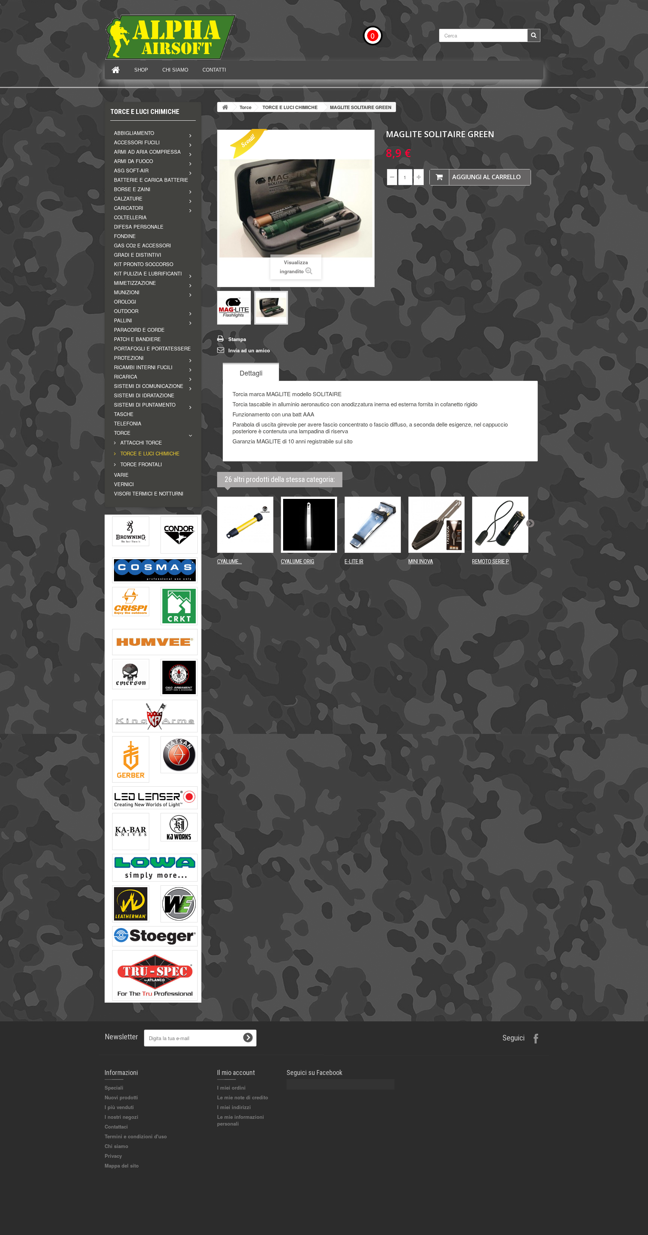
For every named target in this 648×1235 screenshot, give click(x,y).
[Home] (116, 70)
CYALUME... (229, 561)
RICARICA (125, 376)
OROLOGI (125, 301)
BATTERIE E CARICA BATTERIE (151, 179)
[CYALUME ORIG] (309, 525)
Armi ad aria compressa (147, 151)
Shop (141, 70)
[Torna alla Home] (225, 107)
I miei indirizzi (234, 1107)
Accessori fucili (137, 142)
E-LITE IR (354, 561)
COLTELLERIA (130, 217)
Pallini (123, 320)
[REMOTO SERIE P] (500, 525)
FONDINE (125, 236)
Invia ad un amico (249, 350)
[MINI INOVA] (436, 525)
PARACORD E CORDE (139, 329)
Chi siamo (175, 70)
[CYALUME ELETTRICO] (245, 525)
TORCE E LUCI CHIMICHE (149, 453)
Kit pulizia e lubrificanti (148, 273)
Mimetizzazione (135, 282)
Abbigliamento (134, 132)
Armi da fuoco (133, 161)
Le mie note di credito (242, 1097)
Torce (122, 432)
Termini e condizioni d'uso (136, 1136)
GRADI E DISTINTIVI (137, 254)
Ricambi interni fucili (143, 367)
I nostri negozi (121, 1116)
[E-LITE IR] (373, 525)
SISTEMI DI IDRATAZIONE (144, 395)
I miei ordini (231, 1087)
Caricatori (128, 207)
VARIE (121, 474)
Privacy (113, 1155)
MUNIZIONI (127, 292)
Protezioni (129, 357)
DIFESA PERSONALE (139, 226)
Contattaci (116, 1126)
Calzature (128, 198)
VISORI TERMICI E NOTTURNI (148, 493)
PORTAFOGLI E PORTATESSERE (152, 348)
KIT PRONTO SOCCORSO (143, 264)
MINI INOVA (420, 561)
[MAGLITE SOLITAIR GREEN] (234, 307)
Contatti (214, 70)
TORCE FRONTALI (140, 464)
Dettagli (251, 372)
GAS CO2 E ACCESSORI (142, 245)
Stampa (237, 339)
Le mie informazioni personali (240, 1120)
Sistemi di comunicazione (148, 385)
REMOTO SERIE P (490, 561)
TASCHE (124, 414)
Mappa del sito (122, 1165)
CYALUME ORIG (297, 561)
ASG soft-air (131, 170)
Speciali (114, 1087)
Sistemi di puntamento (145, 404)
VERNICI (124, 484)
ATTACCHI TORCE (140, 442)
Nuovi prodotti (121, 1097)
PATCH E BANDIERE (137, 339)
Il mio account (236, 1072)
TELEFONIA (127, 423)
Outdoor (126, 310)
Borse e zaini (132, 189)
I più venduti (119, 1107)
